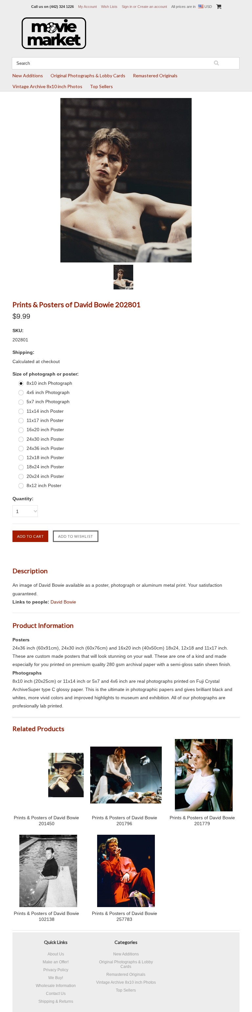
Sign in (127, 7)
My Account (87, 7)
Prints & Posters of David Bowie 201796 (124, 820)
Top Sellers (101, 86)
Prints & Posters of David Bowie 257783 (124, 916)
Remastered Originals (155, 75)
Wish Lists (109, 7)
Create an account (152, 7)
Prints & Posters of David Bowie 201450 (46, 820)
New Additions (27, 75)
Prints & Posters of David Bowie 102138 (46, 916)
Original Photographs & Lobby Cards (88, 75)
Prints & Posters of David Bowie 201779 (202, 820)
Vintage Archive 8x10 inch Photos (47, 86)
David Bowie (63, 602)
